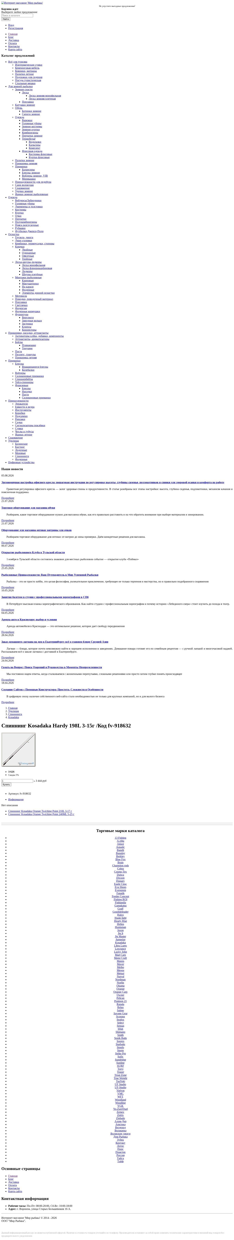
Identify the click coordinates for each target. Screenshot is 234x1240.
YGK (120, 1105)
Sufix (120, 1056)
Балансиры (28, 169)
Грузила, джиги (24, 237)
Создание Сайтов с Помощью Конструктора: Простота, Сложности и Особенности (52, 689)
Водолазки (35, 141)
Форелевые (21, 385)
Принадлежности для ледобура (33, 181)
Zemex (120, 1112)
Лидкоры (27, 271)
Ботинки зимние (31, 111)
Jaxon (120, 930)
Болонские (21, 443)
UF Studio (120, 1084)
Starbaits (120, 1044)
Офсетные (28, 255)
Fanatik (120, 893)
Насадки (27, 391)
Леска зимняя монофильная (45, 95)
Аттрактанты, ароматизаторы (32, 339)
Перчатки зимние (32, 135)
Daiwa (120, 874)
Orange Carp (120, 991)
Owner (120, 994)
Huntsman (120, 927)
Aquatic (120, 847)
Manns (120, 961)
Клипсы (26, 326)
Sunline (120, 1062)
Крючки (19, 246)
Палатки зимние (24, 160)
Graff (120, 908)
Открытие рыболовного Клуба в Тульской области (33, 552)
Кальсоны (34, 144)
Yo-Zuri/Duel (120, 1108)
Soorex (120, 1041)
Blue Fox (120, 859)
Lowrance (120, 948)
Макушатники (30, 283)
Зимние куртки (31, 129)
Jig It (120, 933)
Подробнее (7, 497)
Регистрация (15, 28)
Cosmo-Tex (120, 871)
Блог (11, 37)
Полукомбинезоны (26, 222)
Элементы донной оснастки (38, 292)
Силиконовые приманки (29, 376)
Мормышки (29, 178)
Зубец (120, 1139)
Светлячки (21, 305)
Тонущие (27, 348)
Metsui (120, 973)
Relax (120, 1007)
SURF (120, 1065)
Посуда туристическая (28, 80)
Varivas (120, 1090)
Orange (120, 988)
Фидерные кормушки (27, 311)
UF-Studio (120, 1087)
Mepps (120, 970)
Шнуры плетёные (32, 274)
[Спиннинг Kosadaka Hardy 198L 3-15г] (18, 765)
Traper (120, 1072)
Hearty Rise (120, 921)
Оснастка (13, 234)
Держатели (21, 403)
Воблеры (20, 373)
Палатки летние (24, 74)
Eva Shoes (120, 887)
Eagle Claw (120, 884)
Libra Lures (120, 945)
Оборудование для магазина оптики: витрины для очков (36, 530)
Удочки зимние (24, 191)
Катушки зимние (25, 104)
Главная (12, 34)
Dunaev (120, 880)
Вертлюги (28, 317)
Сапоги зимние (31, 114)
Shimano (120, 1031)
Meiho (120, 967)
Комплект (34, 148)
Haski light (120, 917)
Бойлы (19, 342)
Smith (120, 1035)
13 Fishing (120, 837)
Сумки (19, 428)
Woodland (120, 1099)
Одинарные (29, 252)
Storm (120, 1050)
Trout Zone (120, 1075)
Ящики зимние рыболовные (31, 194)
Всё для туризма (17, 61)
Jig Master (120, 936)
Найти (6, 19)
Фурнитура (21, 314)
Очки (18, 215)
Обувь (18, 107)
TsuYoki (120, 1081)
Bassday (120, 853)
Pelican (120, 998)
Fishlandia (120, 902)
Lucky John (120, 951)
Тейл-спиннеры (24, 382)
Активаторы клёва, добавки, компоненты (39, 336)
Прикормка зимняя (26, 163)
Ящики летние (23, 434)
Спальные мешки (25, 83)
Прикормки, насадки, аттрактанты (28, 332)
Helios (120, 924)
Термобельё (28, 138)
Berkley (120, 856)
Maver (120, 964)
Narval (120, 976)
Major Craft (120, 957)
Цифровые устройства (21, 462)
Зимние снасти (24, 89)
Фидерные (28, 289)
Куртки (19, 212)
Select (120, 1022)
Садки (18, 422)
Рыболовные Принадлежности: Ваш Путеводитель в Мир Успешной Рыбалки (49, 574)
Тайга (120, 1158)
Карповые (28, 280)
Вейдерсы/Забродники (28, 200)
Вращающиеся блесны (35, 366)
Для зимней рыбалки (20, 86)
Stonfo (120, 1047)
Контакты (14, 46)
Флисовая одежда (32, 151)
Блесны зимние (31, 172)
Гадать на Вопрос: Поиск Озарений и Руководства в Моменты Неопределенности (51, 667)
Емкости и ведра (24, 406)
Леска (25, 92)
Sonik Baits (120, 1038)
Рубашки (20, 228)
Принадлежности (18, 400)
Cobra (120, 868)
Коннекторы (29, 329)
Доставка (13, 40)
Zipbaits (120, 1118)
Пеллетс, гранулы (25, 354)
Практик (120, 1152)
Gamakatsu (120, 905)
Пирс (120, 1149)
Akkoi (120, 843)
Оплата (12, 43)
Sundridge (120, 1059)
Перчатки (20, 218)
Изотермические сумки (28, 64)
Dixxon (120, 877)
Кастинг (20, 446)
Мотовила (21, 295)
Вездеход (120, 1127)
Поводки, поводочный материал (34, 299)
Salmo (120, 1010)
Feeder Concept (120, 896)
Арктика (120, 1124)
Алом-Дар (120, 1121)
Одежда (19, 117)
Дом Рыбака (120, 1136)
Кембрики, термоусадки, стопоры (34, 243)
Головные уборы (31, 123)
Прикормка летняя (26, 357)
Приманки (21, 166)
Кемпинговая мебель (27, 67)
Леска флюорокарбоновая (37, 268)
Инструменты (23, 409)
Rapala (120, 1004)
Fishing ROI (120, 899)
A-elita (120, 840)
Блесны (19, 363)
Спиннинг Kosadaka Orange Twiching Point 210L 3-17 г (40, 811)
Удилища (13, 440)
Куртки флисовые (39, 157)
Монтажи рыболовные (28, 277)
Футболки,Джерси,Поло (29, 231)
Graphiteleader (120, 911)
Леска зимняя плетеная (42, 98)
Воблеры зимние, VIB (35, 175)
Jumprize (120, 939)
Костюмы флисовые (40, 154)
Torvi (120, 1068)
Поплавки (28, 101)
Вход (11, 25)
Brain (121, 862)
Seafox (120, 1019)
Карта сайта (15, 49)
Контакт (120, 1142)
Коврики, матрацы (26, 71)
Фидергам (21, 308)
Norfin (120, 982)
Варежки (27, 120)
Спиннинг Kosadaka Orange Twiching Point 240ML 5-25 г (41, 814)
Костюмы (20, 209)
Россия (120, 1155)
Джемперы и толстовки (29, 206)
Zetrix (120, 1115)
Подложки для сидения (28, 77)
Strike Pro (120, 1053)
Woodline (120, 1102)
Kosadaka (13, 717)
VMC (120, 1093)
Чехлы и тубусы (24, 431)
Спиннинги (22, 456)
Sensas (120, 1025)
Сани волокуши (24, 185)
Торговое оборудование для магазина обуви (28, 507)
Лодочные (21, 450)
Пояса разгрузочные (27, 225)
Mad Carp (120, 954)
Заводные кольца (32, 320)
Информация (15, 799)
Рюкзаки (20, 419)
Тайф (120, 1161)
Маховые (20, 453)
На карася (27, 286)
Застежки (27, 323)
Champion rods (120, 865)
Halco (120, 914)
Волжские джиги (120, 1133)
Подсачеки (21, 416)
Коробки (20, 413)
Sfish (120, 1028)
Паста (18, 351)
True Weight (120, 1078)
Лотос (120, 1145)
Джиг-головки (23, 240)
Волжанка (120, 1130)
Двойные (27, 249)
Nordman (120, 979)
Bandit (120, 850)
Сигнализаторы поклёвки (30, 425)
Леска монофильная (33, 265)
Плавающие (29, 345)
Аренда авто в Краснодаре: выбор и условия (29, 619)
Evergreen (120, 890)
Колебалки (28, 369)
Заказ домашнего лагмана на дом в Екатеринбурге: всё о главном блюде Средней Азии (54, 641)
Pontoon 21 (120, 1001)
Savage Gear (120, 1013)
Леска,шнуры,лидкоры (28, 262)
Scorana (120, 1016)
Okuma (120, 985)
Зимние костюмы (32, 126)
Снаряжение (22, 188)
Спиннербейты (24, 379)
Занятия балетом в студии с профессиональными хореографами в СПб (45, 597)
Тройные (27, 258)
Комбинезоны (30, 132)
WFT (120, 1096)
